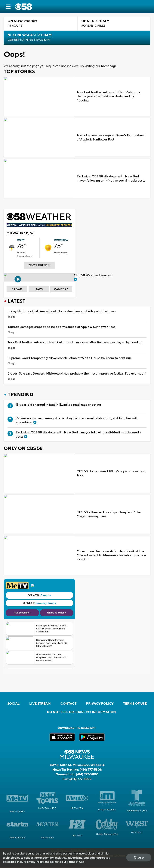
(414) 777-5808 (91, 770)
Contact (68, 704)
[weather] (11, 248)
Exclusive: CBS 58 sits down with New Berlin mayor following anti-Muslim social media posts (111, 178)
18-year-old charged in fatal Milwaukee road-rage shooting (58, 405)
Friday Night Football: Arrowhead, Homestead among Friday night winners (62, 311)
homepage (109, 66)
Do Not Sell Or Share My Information (81, 712)
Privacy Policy (99, 704)
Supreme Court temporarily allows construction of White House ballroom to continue (70, 358)
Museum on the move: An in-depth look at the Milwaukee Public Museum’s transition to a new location (111, 555)
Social (13, 704)
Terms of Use (135, 704)
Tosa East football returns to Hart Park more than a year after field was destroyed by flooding (108, 96)
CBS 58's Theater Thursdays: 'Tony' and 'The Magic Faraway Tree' (109, 514)
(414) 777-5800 (87, 774)
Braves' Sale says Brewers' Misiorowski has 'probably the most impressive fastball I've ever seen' (77, 374)
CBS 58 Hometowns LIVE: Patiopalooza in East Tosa (111, 473)
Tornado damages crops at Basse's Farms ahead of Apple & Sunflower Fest (111, 137)
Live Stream (40, 704)
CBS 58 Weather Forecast (93, 275)
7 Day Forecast (39, 265)
